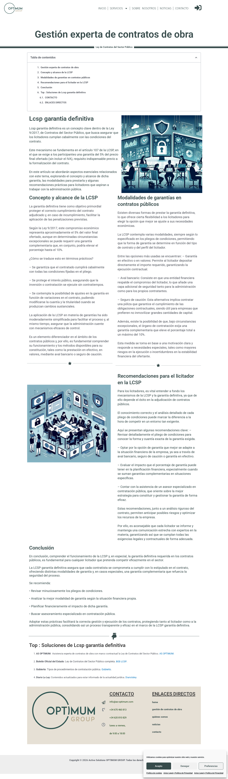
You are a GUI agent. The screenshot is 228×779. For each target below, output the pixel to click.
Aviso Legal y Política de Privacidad (178, 773)
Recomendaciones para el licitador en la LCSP (64, 82)
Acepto (158, 766)
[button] (196, 57)
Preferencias (211, 766)
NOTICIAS (165, 8)
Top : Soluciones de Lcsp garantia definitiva (63, 92)
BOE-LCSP (121, 661)
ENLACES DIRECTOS (55, 102)
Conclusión (46, 87)
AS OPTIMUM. (166, 653)
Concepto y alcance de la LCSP (57, 72)
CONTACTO (181, 8)
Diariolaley (130, 677)
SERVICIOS (116, 8)
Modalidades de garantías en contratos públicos (65, 77)
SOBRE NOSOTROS (144, 8)
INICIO (102, 8)
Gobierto (106, 669)
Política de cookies (154, 773)
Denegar (185, 766)
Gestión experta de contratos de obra (60, 67)
